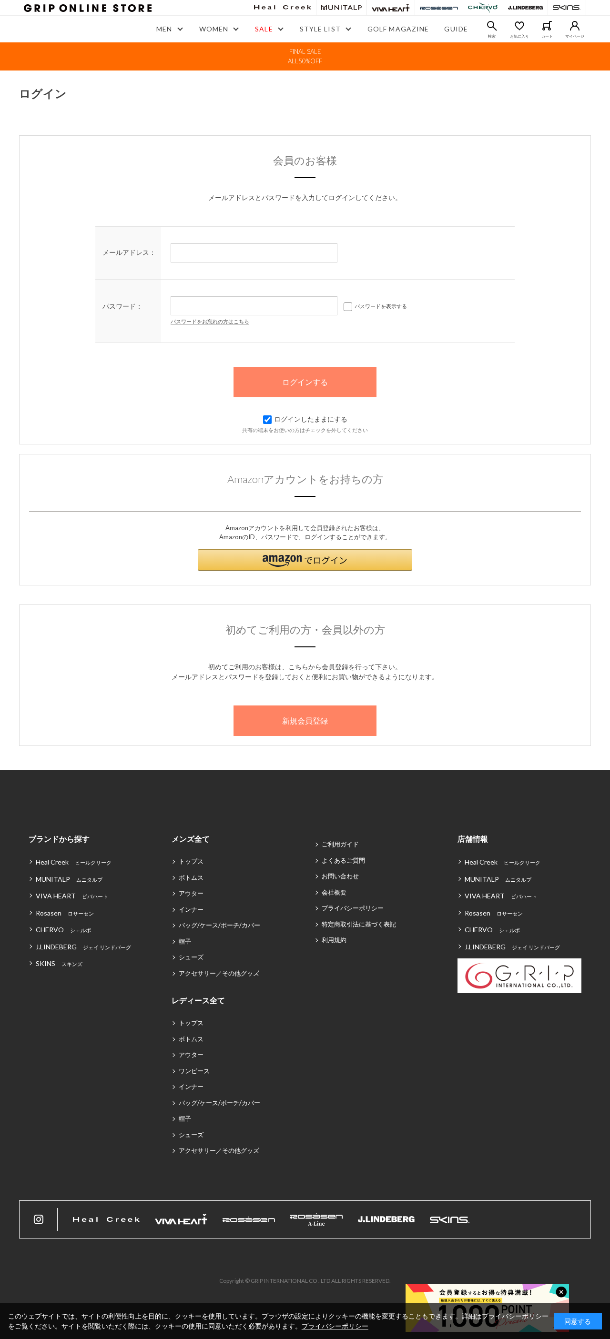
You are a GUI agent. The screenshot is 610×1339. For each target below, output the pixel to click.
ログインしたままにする (310, 419)
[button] (305, 560)
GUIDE (456, 29)
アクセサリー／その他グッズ (219, 973)
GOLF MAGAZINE (398, 29)
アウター (191, 893)
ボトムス (191, 877)
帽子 (185, 941)
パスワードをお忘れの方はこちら (210, 321)
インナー (191, 909)
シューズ (191, 957)
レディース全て (198, 1000)
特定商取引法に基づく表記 (359, 924)
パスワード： (122, 306)
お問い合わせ (340, 876)
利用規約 (334, 940)
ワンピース (194, 1071)
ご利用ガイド (340, 844)
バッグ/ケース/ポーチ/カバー (219, 925)
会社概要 (334, 892)
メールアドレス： (129, 252)
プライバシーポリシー (353, 908)
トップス (191, 861)
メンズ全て (191, 838)
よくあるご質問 (343, 860)
